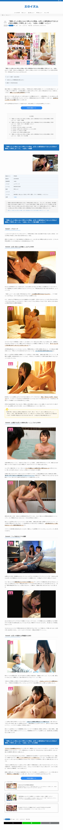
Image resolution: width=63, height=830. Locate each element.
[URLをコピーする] (50, 823)
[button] (13, 823)
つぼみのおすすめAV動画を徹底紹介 (26, 785)
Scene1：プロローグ (17, 125)
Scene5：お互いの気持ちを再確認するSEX (21, 132)
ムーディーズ (25, 25)
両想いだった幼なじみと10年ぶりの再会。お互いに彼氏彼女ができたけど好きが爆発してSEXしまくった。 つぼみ (28, 210)
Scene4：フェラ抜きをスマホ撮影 (19, 130)
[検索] (60, 0)
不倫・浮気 (30, 25)
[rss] (58, 0)
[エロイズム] (31, 6)
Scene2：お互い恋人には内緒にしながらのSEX (22, 127)
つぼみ (17, 25)
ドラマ (20, 25)
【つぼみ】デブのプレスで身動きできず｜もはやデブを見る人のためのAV (34, 807)
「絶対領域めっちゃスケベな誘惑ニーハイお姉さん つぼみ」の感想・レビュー (35, 796)
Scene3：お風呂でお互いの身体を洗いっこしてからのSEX (24, 129)
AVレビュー (11, 25)
